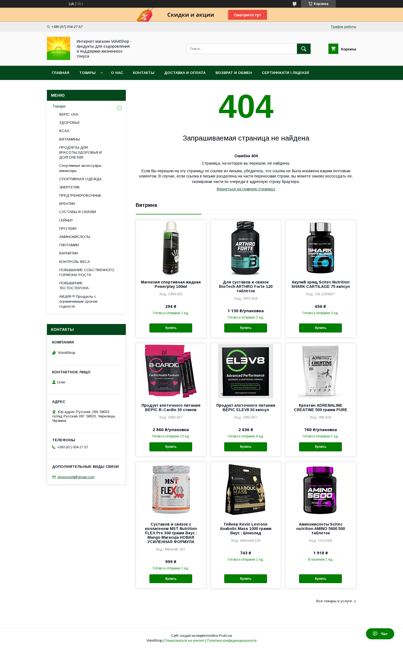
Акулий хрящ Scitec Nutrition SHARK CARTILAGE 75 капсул (320, 284)
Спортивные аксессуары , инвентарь (81, 168)
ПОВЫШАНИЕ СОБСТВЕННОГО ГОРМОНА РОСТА (86, 272)
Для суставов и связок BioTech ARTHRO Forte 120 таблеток (246, 286)
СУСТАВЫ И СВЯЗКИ (77, 212)
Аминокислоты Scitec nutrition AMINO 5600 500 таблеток (320, 528)
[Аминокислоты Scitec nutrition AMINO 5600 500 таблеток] (321, 489)
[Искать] (304, 49)
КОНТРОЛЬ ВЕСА (74, 262)
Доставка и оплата (185, 73)
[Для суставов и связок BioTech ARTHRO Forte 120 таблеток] (246, 247)
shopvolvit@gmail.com (76, 477)
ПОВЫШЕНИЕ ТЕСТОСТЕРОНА (74, 285)
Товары (87, 73)
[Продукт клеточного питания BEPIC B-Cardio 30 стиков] (171, 370)
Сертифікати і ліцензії (285, 73)
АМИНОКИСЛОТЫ (74, 237)
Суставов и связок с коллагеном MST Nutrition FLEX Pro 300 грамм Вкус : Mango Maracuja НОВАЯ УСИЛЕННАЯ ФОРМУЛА (171, 533)
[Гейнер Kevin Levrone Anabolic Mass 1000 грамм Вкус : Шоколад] (246, 489)
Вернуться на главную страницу (246, 189)
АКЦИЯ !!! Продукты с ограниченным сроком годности (78, 301)
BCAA (64, 131)
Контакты (143, 73)
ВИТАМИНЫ (69, 139)
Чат (384, 634)
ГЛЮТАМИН (69, 245)
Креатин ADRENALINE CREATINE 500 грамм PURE (320, 407)
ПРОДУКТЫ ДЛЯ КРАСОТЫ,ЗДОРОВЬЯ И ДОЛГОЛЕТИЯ (80, 152)
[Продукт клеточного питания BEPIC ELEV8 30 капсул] (246, 370)
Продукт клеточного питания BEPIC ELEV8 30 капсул (245, 407)
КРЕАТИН (67, 204)
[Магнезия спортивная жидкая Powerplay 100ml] (171, 247)
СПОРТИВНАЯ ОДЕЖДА (80, 179)
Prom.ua (225, 636)
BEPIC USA (68, 114)
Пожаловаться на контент (184, 641)
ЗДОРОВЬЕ (69, 123)
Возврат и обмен (233, 73)
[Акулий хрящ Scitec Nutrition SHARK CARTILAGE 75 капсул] (321, 247)
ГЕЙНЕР (66, 220)
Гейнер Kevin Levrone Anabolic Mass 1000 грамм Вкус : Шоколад (245, 528)
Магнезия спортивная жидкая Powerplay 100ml (171, 284)
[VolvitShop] (58, 58)
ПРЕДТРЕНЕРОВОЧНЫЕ (80, 195)
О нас (117, 73)
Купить (171, 328)
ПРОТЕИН (67, 228)
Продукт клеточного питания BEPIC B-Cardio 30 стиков (170, 407)
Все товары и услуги (334, 601)
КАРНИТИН (68, 253)
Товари (59, 106)
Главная (60, 73)
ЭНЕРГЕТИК (69, 187)
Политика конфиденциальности (232, 641)
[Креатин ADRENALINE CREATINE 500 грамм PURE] (321, 370)
